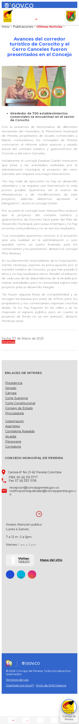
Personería (13, 441)
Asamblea (12, 426)
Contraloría (13, 447)
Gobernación (14, 421)
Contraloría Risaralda (20, 431)
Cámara (10, 393)
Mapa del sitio (51, 560)
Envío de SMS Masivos (51, 685)
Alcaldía (10, 436)
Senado (10, 388)
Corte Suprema (16, 398)
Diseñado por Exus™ (20, 685)
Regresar (8, 342)
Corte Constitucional (20, 403)
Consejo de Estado (19, 408)
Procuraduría (14, 413)
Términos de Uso (17, 679)
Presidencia (13, 383)
